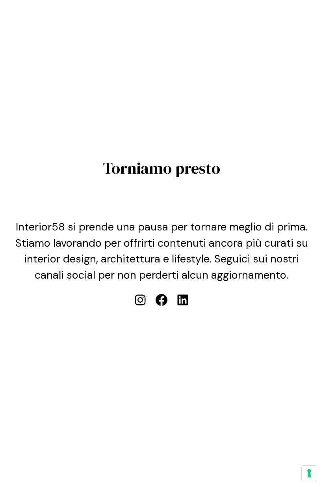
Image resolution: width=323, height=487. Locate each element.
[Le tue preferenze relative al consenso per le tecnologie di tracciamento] (309, 473)
